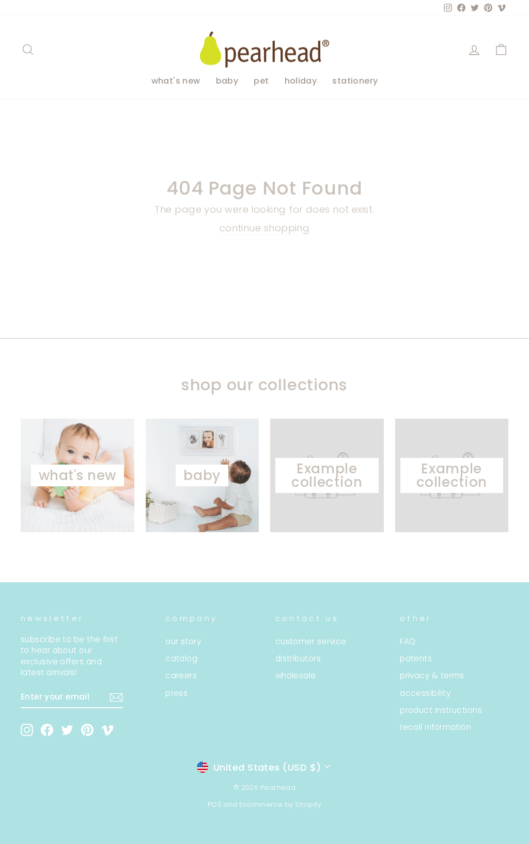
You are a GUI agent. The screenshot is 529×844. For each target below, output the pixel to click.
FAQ (407, 641)
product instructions (441, 710)
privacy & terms (432, 675)
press (176, 693)
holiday (301, 81)
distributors (298, 658)
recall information (435, 727)
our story (183, 641)
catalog (181, 658)
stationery (355, 81)
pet (261, 81)
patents (416, 658)
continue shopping (265, 227)
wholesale (295, 675)
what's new (175, 81)
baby (227, 81)
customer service (311, 641)
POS (215, 804)
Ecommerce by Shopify (280, 804)
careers (181, 675)
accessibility (425, 693)
